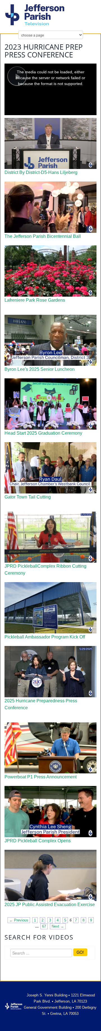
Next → (58, 926)
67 (44, 926)
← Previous (18, 920)
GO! (80, 952)
